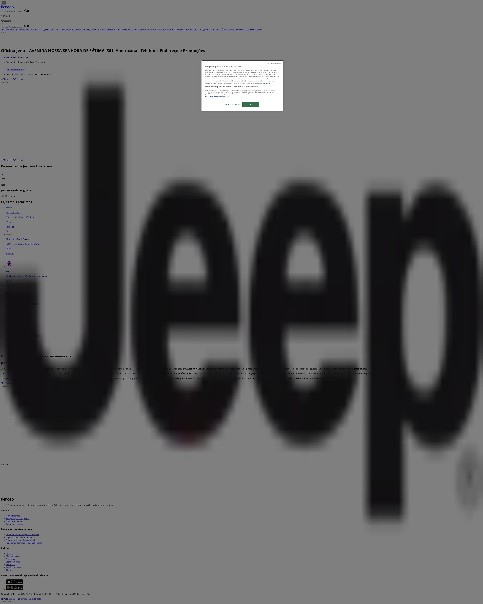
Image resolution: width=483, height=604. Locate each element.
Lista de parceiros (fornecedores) (217, 96)
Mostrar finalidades (232, 104)
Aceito (251, 104)
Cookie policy (265, 83)
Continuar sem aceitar (274, 63)
